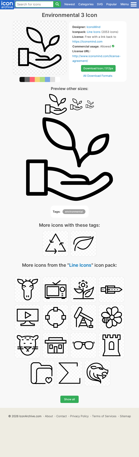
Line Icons (94, 32)
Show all (69, 399)
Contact (61, 416)
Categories (86, 4)
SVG (100, 4)
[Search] (57, 4)
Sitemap (125, 416)
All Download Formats (97, 75)
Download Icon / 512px (98, 68)
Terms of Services (104, 416)
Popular (111, 4)
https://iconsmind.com (87, 41)
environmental (74, 211)
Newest (69, 4)
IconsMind (93, 27)
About (49, 416)
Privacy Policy (79, 416)
